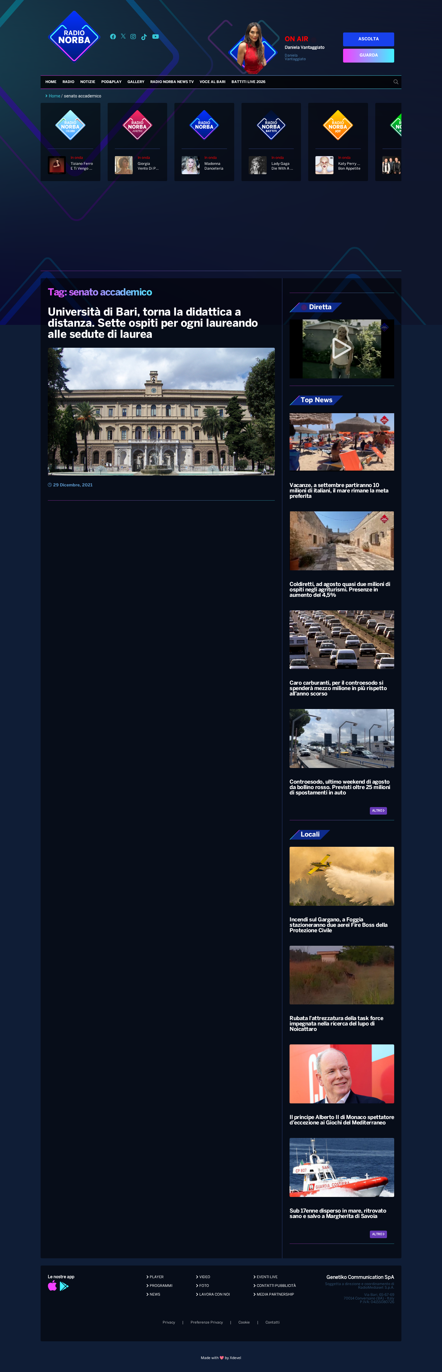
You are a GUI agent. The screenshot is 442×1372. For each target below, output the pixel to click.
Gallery (135, 82)
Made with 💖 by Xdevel (221, 1358)
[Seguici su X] (123, 38)
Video (204, 1277)
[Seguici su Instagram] (133, 38)
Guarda (369, 55)
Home (51, 82)
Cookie (244, 1322)
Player (156, 1277)
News (154, 1294)
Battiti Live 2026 (249, 82)
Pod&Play (111, 82)
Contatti (273, 1322)
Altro (377, 810)
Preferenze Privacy (207, 1322)
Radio (68, 82)
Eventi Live (267, 1277)
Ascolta (368, 39)
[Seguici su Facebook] (113, 38)
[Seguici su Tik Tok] (144, 38)
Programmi (160, 1285)
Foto (203, 1285)
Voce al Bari (213, 82)
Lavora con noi (214, 1294)
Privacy (169, 1322)
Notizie (87, 82)
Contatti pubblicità (276, 1285)
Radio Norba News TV (172, 82)
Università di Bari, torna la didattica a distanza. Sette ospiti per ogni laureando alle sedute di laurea (153, 323)
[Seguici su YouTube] (155, 38)
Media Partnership (275, 1294)
